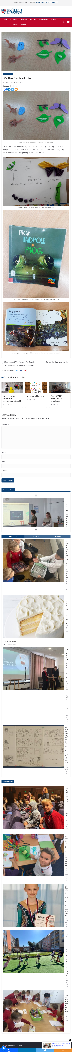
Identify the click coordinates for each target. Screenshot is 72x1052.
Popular (14, 537)
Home (5, 20)
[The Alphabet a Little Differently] (33, 1011)
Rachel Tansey (19, 82)
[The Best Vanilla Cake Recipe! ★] (33, 616)
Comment (6, 424)
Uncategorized (8, 73)
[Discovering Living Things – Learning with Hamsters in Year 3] (33, 560)
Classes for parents (10, 24)
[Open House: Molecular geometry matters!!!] (12, 383)
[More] (16, 89)
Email (4, 462)
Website (4, 471)
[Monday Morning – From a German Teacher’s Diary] (33, 858)
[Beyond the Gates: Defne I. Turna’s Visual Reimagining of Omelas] (33, 746)
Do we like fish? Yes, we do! (57, 362)
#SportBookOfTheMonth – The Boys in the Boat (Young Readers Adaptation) (19, 363)
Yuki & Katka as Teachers (43, 2)
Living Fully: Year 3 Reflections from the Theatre (67, 803)
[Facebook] (5, 89)
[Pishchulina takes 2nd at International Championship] (33, 906)
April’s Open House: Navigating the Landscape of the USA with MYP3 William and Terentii (67, 680)
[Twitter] (12, 89)
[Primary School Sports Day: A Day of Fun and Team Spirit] (33, 959)
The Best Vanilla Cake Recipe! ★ (67, 611)
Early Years (14, 20)
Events (53, 20)
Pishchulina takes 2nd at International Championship (66, 901)
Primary (24, 20)
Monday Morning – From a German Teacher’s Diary (66, 851)
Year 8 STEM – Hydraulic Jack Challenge (57, 398)
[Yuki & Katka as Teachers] (33, 519)
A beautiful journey (35, 396)
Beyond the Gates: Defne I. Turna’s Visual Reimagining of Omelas (66, 745)
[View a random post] (68, 22)
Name (4, 452)
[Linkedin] (8, 89)
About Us (24, 24)
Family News (43, 20)
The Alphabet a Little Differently (66, 1003)
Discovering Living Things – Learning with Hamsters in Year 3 (67, 560)
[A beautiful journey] (35, 383)
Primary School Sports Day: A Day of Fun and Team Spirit (67, 953)
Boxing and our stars (10, 641)
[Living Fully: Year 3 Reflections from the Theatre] (33, 809)
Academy (33, 20)
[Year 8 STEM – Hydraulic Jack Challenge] (59, 383)
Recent (36, 537)
